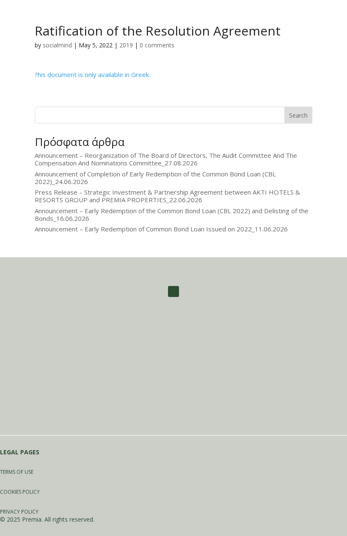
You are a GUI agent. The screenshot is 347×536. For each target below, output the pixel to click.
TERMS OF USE (16, 472)
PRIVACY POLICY (19, 511)
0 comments (157, 45)
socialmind (57, 45)
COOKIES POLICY (20, 491)
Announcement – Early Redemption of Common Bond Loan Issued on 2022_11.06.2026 (161, 229)
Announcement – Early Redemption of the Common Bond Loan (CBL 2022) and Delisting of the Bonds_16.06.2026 (171, 214)
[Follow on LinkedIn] (173, 291)
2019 (126, 45)
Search (298, 115)
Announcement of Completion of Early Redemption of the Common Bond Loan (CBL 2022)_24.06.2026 (155, 178)
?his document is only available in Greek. (92, 74)
